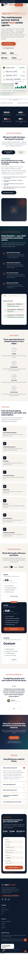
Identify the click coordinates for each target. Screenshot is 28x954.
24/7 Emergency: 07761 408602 (8, 1)
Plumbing (3, 923)
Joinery (3, 925)
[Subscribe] (25, 940)
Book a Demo (19, 4)
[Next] (18, 708)
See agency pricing (8, 192)
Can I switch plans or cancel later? (12, 802)
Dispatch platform (5, 909)
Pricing (2, 911)
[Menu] (25, 4)
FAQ (2, 913)
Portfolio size (8, 855)
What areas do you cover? (10, 790)
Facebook (8, 2)
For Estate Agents (7, 43)
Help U (9, 4)
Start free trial (14, 596)
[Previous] (9, 708)
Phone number (8, 860)
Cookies (14, 950)
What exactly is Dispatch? (10, 767)
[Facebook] (2, 899)
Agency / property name (10, 850)
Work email (7, 844)
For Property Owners (8, 48)
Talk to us (14, 659)
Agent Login (2, 2)
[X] (9, 899)
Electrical (3, 927)
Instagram (13, 2)
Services (3, 907)
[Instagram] (5, 899)
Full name (7, 839)
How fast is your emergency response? (10, 796)
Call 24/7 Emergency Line (14, 742)
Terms (9, 950)
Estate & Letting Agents (8, 152)
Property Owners (21, 152)
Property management (6, 921)
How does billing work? (9, 784)
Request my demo (13, 867)
